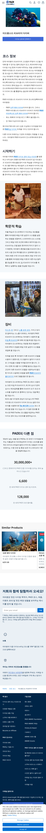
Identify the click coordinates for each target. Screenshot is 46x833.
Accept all (23, 829)
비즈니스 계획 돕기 (31, 769)
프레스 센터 (29, 706)
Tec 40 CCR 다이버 (27, 406)
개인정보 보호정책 (15, 672)
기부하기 (28, 732)
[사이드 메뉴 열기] (3, 2)
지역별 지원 (29, 784)
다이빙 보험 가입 (8, 713)
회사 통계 (28, 702)
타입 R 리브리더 (11, 340)
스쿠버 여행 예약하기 (10, 717)
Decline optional (23, 825)
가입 (40, 610)
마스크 (7, 330)
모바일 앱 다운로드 (9, 726)
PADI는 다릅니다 (8, 747)
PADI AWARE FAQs (31, 723)
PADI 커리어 (7, 760)
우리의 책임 (6, 756)
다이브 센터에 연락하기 (23, 39)
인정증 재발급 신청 (9, 709)
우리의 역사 (6, 751)
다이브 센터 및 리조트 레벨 (34, 760)
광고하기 (28, 715)
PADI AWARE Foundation (33, 719)
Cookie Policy (11, 815)
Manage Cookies (23, 820)
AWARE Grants (30, 741)
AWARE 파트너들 (30, 737)
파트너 (27, 710)
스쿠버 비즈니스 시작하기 (33, 764)
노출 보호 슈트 (24, 330)
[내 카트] (43, 3)
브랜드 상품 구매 (8, 722)
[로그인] (34, 3)
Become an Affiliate (9, 730)
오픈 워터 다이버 (16, 107)
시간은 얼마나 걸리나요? (33, 773)
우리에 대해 (6, 743)
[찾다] (30, 3)
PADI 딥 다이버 (11, 129)
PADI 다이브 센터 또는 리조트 (25, 156)
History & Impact (31, 728)
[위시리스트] (39, 3)
